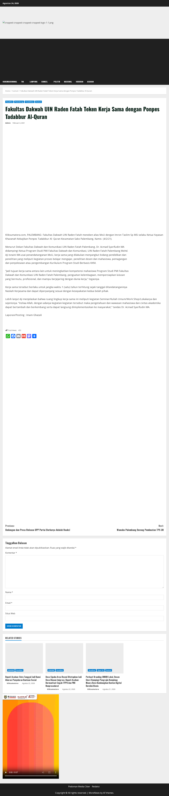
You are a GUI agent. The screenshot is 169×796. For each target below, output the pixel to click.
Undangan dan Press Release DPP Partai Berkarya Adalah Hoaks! (37, 528)
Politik (57, 81)
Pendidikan (29, 102)
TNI (22, 81)
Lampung (33, 81)
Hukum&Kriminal (10, 81)
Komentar (11, 552)
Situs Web (10, 613)
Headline (9, 102)
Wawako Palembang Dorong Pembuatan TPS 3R (140, 528)
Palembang (19, 102)
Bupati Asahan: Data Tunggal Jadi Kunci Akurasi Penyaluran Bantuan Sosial (23, 678)
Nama (9, 592)
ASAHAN (90, 81)
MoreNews (94, 792)
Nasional (68, 81)
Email (8, 602)
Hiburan (79, 81)
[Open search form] (165, 81)
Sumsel (44, 81)
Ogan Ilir (100, 670)
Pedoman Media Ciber (79, 786)
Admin (8, 123)
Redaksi (96, 786)
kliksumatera (12, 683)
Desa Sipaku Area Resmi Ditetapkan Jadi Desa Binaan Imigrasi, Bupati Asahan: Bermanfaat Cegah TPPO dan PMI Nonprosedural (64, 681)
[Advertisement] (84, 58)
